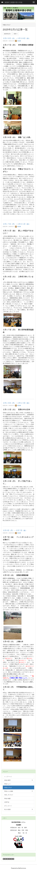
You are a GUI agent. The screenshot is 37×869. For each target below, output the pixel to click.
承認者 (19, 41)
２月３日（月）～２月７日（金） (15, 530)
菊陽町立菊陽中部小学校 (13, 2)
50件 (15, 34)
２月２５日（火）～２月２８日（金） (16, 38)
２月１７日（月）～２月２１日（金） (16, 224)
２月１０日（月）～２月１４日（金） (16, 403)
